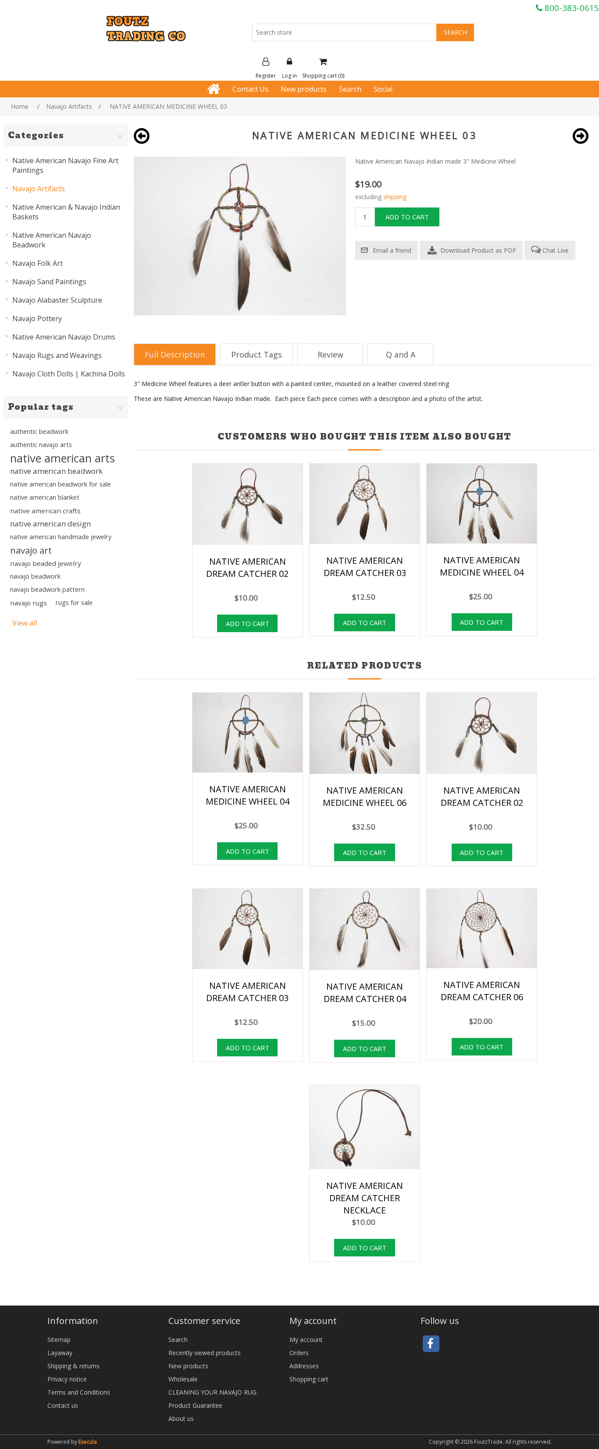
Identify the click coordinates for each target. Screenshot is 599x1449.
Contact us (62, 1405)
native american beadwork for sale (60, 484)
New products (304, 89)
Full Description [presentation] (175, 354)
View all (24, 623)
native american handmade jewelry (60, 537)
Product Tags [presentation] (256, 354)
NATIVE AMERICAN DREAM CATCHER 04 (365, 992)
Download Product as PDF (477, 250)
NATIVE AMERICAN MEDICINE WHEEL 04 (482, 566)
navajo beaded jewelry (45, 563)
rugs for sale (74, 602)
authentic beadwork (39, 431)
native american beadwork (56, 471)
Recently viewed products (204, 1353)
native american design (50, 524)
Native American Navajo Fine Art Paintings (65, 165)
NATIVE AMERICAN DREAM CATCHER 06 (482, 991)
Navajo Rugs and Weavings (57, 355)
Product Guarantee (195, 1405)
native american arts (62, 458)
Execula (87, 1441)
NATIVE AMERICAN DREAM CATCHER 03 (365, 567)
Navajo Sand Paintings (49, 281)
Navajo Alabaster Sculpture (57, 300)
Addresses (304, 1366)
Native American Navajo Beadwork (51, 240)
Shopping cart (308, 1379)
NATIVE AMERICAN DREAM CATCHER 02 (247, 567)
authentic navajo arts (41, 444)
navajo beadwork (35, 576)
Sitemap (59, 1339)
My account (306, 1339)
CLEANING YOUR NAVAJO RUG (212, 1392)
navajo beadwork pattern (47, 589)
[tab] (175, 354)
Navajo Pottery (37, 318)
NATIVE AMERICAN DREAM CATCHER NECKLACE (364, 1198)
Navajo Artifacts (38, 188)
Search (350, 89)
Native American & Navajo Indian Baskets (66, 212)
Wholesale (183, 1379)
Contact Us (250, 89)
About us (181, 1418)
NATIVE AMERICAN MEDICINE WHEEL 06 (364, 796)
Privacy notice (67, 1379)
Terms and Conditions (78, 1392)
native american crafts (45, 510)
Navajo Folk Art (37, 263)
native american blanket (44, 497)
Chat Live (555, 250)
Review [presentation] (330, 354)
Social (383, 89)
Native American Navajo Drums (63, 337)
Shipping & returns (73, 1366)
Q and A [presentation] (400, 354)
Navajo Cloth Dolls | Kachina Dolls (68, 374)
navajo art (31, 550)
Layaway (59, 1353)
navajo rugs (28, 602)
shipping (394, 197)
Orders (299, 1353)
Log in (289, 75)
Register (266, 75)
